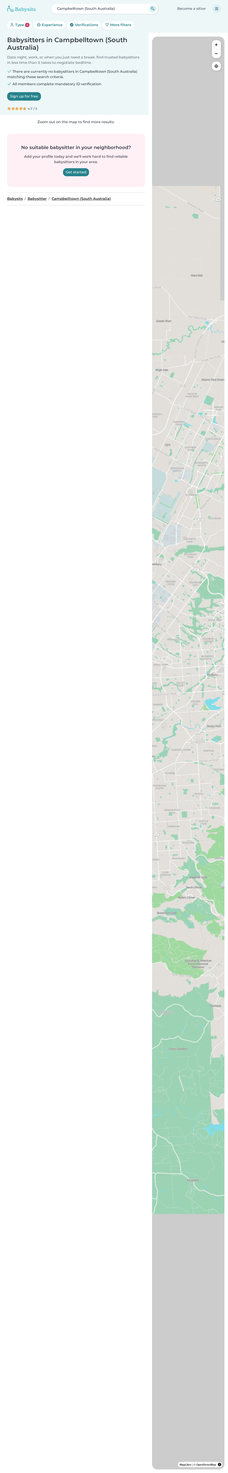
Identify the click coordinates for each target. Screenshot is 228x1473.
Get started (76, 172)
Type (21, 25)
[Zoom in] (216, 44)
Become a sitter (191, 8)
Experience (52, 25)
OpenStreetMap (206, 1465)
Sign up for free (24, 96)
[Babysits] (21, 9)
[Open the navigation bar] (216, 8)
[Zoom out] (216, 53)
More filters (120, 25)
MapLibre (185, 1465)
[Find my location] (216, 66)
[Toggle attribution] (219, 1464)
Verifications (86, 25)
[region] (188, 753)
